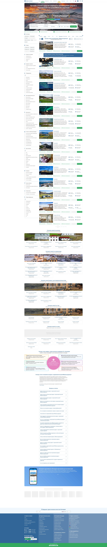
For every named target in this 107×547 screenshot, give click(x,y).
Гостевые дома (32, 36)
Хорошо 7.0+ (28, 59)
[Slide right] (82, 35)
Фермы (35, 40)
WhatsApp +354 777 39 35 (75, 528)
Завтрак (27, 161)
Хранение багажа (28, 145)
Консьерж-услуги (28, 134)
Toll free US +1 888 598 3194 (75, 522)
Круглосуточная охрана (29, 136)
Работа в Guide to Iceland (74, 534)
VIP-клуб (40, 532)
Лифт (27, 121)
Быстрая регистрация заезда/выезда (31, 133)
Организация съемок (58, 537)
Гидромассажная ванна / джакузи (31, 65)
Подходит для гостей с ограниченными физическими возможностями (31, 125)
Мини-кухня (28, 83)
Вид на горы (28, 100)
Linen (27, 205)
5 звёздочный (27, 51)
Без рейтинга (32, 51)
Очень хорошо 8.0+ (29, 57)
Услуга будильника (29, 142)
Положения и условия (28, 520)
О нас (25, 517)
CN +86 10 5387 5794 (74, 526)
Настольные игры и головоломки (31, 192)
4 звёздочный (32, 49)
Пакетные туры (41, 517)
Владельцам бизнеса (58, 540)
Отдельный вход (28, 140)
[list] (42, 39)
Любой (27, 60)
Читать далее (42, 385)
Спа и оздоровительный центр (30, 68)
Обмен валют (28, 139)
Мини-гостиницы (27, 40)
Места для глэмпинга (32, 38)
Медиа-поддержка (57, 538)
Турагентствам (72, 532)
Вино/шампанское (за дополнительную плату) (31, 158)
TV (26, 216)
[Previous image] (40, 45)
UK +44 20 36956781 (74, 524)
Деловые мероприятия (58, 535)
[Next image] (52, 45)
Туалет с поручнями (29, 128)
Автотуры (41, 520)
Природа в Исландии (58, 517)
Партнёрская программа (74, 537)
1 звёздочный (27, 47)
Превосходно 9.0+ (28, 56)
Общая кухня (28, 164)
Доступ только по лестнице (30, 118)
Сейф (27, 86)
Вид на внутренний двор (29, 98)
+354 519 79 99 (72, 519)
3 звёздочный (27, 49)
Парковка (27, 175)
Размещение (41, 523)
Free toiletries (28, 202)
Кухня (27, 80)
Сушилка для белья (29, 89)
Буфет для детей (28, 155)
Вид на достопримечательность (30, 101)
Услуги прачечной (28, 143)
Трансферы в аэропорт (43, 526)
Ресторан (27, 167)
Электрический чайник (29, 92)
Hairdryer (27, 204)
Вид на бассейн (28, 97)
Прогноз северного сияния (59, 529)
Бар (26, 152)
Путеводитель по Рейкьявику (59, 520)
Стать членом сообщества (74, 535)
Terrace (27, 213)
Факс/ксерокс (28, 187)
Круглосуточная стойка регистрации (31, 137)
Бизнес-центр (28, 184)
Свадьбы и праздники (58, 534)
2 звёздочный (32, 47)
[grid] (40, 39)
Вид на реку (28, 106)
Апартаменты (27, 36)
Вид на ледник (28, 103)
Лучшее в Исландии (58, 526)
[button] (46, 45)
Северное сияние (28, 109)
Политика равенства (27, 523)
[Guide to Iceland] (28, 1)
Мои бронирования (42, 534)
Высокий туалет (28, 115)
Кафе (27, 162)
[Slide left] (39, 35)
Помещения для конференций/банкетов (32, 186)
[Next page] (66, 227)
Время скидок (28, 159)
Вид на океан (28, 104)
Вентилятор (28, 77)
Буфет (27, 154)
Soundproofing (28, 210)
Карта (71, 38)
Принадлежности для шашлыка (30, 165)
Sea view (27, 207)
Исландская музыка (58, 523)
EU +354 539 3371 (73, 525)
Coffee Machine (28, 201)
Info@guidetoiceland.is (74, 518)
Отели (32, 40)
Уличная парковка (28, 178)
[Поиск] (73, 1)
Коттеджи (26, 38)
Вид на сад (27, 107)
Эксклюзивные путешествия (44, 529)
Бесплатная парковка (29, 172)
